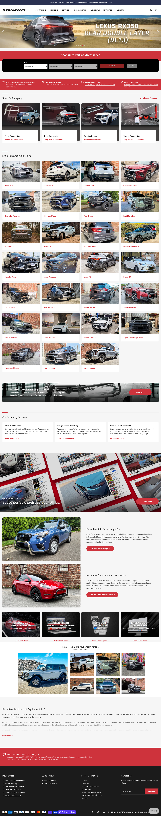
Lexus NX (87, 277)
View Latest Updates (100, 641)
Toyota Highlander (12, 368)
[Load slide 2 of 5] (79, 45)
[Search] (145, 10)
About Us (120, 10)
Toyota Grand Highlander (133, 338)
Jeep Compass (50, 277)
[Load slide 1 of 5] (77, 45)
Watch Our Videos (61, 641)
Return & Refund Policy (90, 786)
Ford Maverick (129, 216)
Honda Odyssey (90, 246)
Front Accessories (12, 135)
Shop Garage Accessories (133, 139)
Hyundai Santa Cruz (131, 246)
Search (84, 781)
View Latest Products (148, 98)
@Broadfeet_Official (11, 498)
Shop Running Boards (92, 139)
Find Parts (112, 66)
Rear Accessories (51, 135)
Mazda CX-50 (49, 307)
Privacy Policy (86, 789)
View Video (147, 501)
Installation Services (13, 795)
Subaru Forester (129, 307)
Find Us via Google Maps (91, 792)
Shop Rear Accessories (53, 139)
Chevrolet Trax (50, 216)
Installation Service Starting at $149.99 (29, 389)
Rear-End (65, 10)
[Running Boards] (100, 122)
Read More (140, 392)
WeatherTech (108, 10)
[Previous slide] (3, 31)
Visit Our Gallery (21, 641)
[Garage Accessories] (140, 122)
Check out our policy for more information (100, 85)
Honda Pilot (49, 246)
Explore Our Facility (117, 438)
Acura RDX (9, 186)
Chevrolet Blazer (129, 186)
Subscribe (151, 791)
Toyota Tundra (89, 368)
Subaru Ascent (89, 307)
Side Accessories (80, 10)
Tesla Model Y (49, 338)
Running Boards (90, 135)
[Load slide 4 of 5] (83, 45)
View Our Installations (66, 438)
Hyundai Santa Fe (11, 277)
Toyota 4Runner (90, 338)
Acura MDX (48, 186)
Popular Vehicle (40, 10)
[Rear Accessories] (61, 122)
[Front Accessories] (21, 122)
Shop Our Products (12, 438)
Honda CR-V (9, 246)
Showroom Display (49, 783)
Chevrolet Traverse (12, 216)
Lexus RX (127, 277)
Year (26, 62)
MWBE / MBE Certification (91, 795)
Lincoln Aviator (11, 307)
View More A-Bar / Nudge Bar (100, 549)
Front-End (54, 10)
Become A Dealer (49, 781)
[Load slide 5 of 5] (85, 45)
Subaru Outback (11, 338)
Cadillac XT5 (89, 186)
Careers (84, 798)
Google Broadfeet (140, 641)
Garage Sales (95, 10)
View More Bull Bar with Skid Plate (102, 595)
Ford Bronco (88, 216)
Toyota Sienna (49, 368)
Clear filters (132, 66)
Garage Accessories (131, 135)
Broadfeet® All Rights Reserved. (123, 812)
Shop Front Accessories (14, 139)
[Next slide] (158, 31)
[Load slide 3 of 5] (81, 45)
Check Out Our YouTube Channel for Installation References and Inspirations (80, 3)
